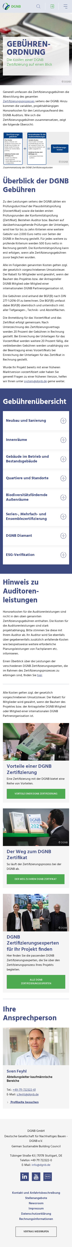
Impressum (36, 1208)
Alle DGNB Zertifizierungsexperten (36, 982)
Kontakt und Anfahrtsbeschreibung (36, 1192)
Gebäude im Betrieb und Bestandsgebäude (27, 459)
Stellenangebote (36, 1198)
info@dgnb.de (41, 1165)
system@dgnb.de (35, 381)
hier (39, 675)
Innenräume (16, 440)
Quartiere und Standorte (27, 478)
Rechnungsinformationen (36, 1219)
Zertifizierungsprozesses (19, 101)
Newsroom (36, 1203)
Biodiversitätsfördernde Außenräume (26, 497)
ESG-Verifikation (20, 555)
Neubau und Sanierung (26, 421)
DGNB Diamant (19, 536)
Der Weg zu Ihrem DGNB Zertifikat (36, 879)
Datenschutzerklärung (36, 1213)
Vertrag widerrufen (36, 1232)
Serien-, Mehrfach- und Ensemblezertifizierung (26, 516)
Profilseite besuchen (24, 1102)
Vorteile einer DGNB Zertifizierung (36, 794)
